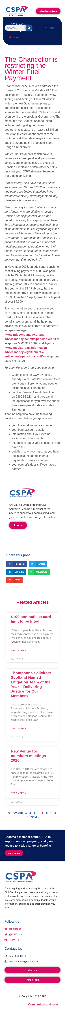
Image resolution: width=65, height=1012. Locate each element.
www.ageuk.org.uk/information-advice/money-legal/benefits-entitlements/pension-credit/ (26, 352)
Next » (35, 817)
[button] (52, 27)
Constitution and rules (43, 1004)
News (16, 37)
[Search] (29, 28)
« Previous (15, 812)
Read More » (18, 650)
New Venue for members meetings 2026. (28, 755)
